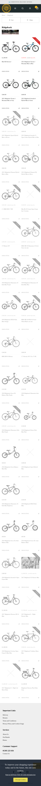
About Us (6, 734)
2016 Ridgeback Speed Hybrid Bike (29, 468)
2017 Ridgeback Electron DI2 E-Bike (10, 615)
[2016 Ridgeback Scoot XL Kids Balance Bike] (11, 526)
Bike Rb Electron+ (7, 61)
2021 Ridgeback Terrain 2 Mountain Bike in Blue (28, 62)
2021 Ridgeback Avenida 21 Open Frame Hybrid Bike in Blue (30, 136)
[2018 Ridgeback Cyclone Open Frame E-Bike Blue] (11, 636)
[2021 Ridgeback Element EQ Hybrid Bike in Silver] (30, 157)
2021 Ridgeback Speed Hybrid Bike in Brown (10, 136)
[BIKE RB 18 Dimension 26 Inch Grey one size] (30, 231)
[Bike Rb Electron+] (11, 47)
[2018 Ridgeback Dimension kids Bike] (30, 378)
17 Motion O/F (6, 246)
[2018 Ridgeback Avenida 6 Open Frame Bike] (11, 563)
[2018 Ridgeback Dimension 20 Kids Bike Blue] (30, 268)
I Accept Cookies (20, 779)
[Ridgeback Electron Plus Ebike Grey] (30, 673)
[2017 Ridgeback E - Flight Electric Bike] (30, 599)
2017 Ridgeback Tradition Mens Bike (29, 652)
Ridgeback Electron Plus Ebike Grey (29, 689)
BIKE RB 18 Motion (7, 356)
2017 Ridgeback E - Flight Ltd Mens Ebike (10, 689)
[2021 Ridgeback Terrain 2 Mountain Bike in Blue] (30, 47)
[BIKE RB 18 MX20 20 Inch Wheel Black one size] (30, 305)
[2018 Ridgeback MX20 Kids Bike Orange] (11, 305)
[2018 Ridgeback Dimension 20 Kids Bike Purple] (11, 268)
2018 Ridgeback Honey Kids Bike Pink (29, 431)
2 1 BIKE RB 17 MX (7, 209)
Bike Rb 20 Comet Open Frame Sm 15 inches (29, 210)
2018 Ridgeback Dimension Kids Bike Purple (10, 431)
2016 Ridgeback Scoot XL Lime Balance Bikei (29, 541)
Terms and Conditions (9, 721)
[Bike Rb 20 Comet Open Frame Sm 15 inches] (30, 194)
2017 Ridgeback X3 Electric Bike (30, 577)
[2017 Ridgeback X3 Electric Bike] (30, 563)
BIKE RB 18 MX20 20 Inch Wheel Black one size (28, 320)
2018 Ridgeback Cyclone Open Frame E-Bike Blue (10, 652)
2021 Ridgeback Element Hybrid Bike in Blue (10, 173)
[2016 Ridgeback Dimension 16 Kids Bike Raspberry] (11, 489)
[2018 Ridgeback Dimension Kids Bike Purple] (11, 415)
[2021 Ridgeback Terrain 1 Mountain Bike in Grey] (11, 84)
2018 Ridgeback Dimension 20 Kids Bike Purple (10, 283)
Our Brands (6, 737)
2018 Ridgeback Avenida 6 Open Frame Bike (10, 578)
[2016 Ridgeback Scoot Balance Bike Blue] (11, 452)
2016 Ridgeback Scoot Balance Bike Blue (10, 468)
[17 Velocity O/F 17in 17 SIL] (30, 341)
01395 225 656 (8, 751)
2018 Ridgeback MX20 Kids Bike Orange (9, 320)
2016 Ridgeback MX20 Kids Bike (29, 504)
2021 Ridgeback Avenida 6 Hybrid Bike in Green (28, 99)
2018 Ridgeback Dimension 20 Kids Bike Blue (29, 283)
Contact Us (6, 753)
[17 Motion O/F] (11, 231)
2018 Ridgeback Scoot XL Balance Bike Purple (9, 394)
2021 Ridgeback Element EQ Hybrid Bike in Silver (29, 173)
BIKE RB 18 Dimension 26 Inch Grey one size (29, 246)
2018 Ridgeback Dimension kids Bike (30, 394)
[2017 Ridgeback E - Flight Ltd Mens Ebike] (11, 673)
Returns (5, 718)
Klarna (5, 740)
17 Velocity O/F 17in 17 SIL (28, 356)
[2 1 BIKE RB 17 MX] (11, 194)
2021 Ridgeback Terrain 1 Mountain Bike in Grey (9, 99)
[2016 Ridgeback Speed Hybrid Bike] (30, 452)
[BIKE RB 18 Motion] (11, 341)
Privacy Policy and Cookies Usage (13, 724)
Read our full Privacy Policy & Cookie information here (20, 774)
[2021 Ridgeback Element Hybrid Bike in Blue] (11, 157)
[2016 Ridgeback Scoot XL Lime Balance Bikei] (30, 526)
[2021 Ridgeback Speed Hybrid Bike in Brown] (11, 120)
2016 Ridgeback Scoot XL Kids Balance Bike (10, 541)
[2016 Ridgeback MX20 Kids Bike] (30, 489)
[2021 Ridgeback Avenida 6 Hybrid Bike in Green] (30, 84)
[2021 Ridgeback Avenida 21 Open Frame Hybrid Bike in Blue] (30, 120)
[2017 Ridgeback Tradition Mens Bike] (30, 636)
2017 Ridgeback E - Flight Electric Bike (28, 615)
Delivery (5, 715)
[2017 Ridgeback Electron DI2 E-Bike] (11, 599)
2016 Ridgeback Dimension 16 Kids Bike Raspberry (10, 504)
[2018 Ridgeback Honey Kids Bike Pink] (30, 415)
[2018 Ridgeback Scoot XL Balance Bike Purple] (11, 378)
